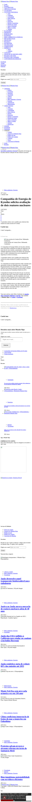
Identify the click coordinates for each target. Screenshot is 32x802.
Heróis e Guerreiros (13, 23)
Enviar (3, 550)
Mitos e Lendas (12, 27)
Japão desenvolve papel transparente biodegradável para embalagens (15, 580)
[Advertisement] (16, 170)
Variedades (10, 380)
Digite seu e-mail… (6, 336)
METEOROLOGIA (9, 38)
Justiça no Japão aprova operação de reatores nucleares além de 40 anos (15, 608)
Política (10, 90)
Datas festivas (11, 18)
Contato (10, 132)
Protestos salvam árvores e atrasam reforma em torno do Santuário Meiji (14, 748)
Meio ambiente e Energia (14, 99)
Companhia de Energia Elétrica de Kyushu (15, 351)
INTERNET (7, 35)
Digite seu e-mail (5, 79)
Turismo (10, 29)
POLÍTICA (7, 41)
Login (5, 4)
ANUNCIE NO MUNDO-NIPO (13, 54)
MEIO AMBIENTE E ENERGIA (13, 37)
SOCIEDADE (8, 43)
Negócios (10, 93)
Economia (10, 91)
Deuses (9, 20)
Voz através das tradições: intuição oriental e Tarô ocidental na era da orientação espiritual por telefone (17, 384)
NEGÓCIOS (7, 40)
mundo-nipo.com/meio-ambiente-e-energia (15, 294)
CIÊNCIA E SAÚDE (10, 9)
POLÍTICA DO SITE (10, 55)
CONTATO (7, 52)
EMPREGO (7, 48)
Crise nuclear (7, 352)
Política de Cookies (13, 137)
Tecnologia (10, 426)
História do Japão (12, 24)
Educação (10, 21)
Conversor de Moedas (13, 141)
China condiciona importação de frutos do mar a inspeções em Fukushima (15, 718)
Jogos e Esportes (12, 26)
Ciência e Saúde (8, 572)
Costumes (10, 15)
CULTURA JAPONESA (11, 12)
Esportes (10, 101)
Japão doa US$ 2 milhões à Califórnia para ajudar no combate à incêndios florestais (16, 638)
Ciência (10, 96)
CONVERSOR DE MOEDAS (12, 59)
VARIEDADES (8, 46)
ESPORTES (7, 32)
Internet (10, 98)
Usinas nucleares (8, 354)
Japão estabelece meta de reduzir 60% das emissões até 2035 (15, 665)
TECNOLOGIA (8, 45)
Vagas (9, 49)
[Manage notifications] (4, 797)
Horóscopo (10, 124)
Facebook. (20, 297)
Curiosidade (11, 17)
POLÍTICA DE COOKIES (11, 57)
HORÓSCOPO (8, 34)
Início (2, 151)
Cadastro (10, 51)
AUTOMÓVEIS (8, 7)
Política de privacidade (7, 800)
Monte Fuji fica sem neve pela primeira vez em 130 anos (14, 692)
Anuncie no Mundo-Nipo (14, 133)
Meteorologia (11, 104)
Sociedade (10, 95)
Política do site (11, 135)
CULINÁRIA (8, 10)
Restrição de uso (13, 308)
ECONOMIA (8, 31)
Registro (6, 6)
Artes (9, 13)
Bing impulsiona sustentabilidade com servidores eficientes (15, 778)
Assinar (3, 82)
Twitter (13, 297)
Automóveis (11, 102)
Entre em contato (8, 529)
